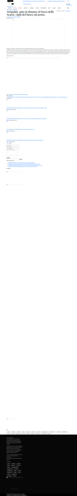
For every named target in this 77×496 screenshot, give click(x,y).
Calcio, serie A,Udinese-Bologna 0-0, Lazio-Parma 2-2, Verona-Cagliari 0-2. (53, 97)
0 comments (68, 10)
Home (8, 9)
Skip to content (10, 6)
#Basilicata (13, 431)
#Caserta (38, 431)
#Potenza (23, 433)
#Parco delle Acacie (17, 94)
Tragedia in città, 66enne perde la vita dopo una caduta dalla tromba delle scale (24, 164)
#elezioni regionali (52, 431)
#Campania (28, 431)
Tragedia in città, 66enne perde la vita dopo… (56, 1)
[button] (9, 2)
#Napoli (13, 433)
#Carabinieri (33, 431)
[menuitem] (10, 8)
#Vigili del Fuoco (24, 94)
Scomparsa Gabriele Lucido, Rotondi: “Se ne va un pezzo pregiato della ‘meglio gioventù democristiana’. (27, 118)
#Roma (28, 433)
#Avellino (8, 431)
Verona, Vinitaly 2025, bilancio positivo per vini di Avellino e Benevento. (20, 129)
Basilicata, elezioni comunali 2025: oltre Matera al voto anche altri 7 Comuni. (22, 97)
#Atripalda (11, 94)
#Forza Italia (58, 431)
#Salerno (32, 433)
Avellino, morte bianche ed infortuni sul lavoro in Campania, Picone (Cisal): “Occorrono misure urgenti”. (27, 107)
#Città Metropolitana (45, 431)
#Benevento (19, 431)
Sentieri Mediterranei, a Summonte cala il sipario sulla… (34, 1)
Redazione (9, 109)
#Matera (8, 433)
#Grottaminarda (64, 431)
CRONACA (18, 17)
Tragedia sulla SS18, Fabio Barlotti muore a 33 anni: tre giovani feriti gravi (22, 166)
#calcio (23, 431)
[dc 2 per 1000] (38, 252)
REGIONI (11, 9)
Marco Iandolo (44, 433)
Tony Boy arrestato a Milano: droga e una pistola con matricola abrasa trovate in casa (25, 165)
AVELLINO (15, 9)
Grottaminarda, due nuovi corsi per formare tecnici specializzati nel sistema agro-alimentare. (25, 140)
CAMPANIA (14, 17)
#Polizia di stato (18, 433)
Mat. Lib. (8, 120)
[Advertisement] (38, 210)
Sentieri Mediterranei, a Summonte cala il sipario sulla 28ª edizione (21, 162)
